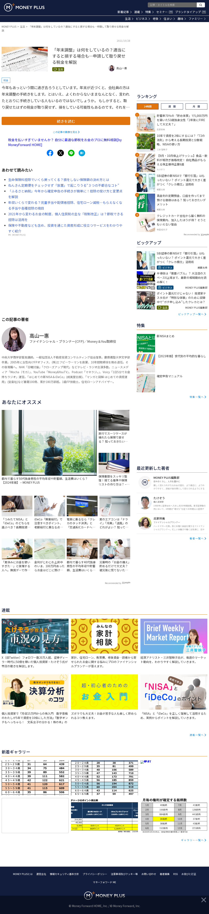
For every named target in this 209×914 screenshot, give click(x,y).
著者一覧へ (197, 538)
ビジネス (141, 19)
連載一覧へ (197, 735)
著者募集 (165, 874)
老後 (155, 19)
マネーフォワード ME (104, 882)
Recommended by (113, 583)
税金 (5, 80)
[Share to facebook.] (50, 153)
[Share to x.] (60, 153)
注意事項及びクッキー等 (124, 874)
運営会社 (41, 874)
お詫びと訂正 (188, 874)
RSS (175, 874)
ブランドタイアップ (190, 12)
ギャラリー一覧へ (192, 840)
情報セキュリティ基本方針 (64, 874)
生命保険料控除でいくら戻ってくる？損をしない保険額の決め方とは (58, 179)
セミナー (164, 12)
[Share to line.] (71, 153)
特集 (148, 12)
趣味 (180, 19)
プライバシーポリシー (95, 874)
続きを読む (66, 121)
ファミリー (196, 19)
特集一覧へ (197, 396)
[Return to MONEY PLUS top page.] (24, 7)
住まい (168, 19)
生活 (128, 19)
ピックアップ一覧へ (191, 314)
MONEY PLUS (9, 26)
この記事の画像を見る (65, 132)
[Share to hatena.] (82, 153)
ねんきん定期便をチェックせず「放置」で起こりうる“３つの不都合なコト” (63, 185)
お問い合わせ (148, 874)
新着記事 (123, 12)
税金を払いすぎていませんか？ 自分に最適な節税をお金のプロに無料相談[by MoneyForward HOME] (65, 142)
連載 (137, 12)
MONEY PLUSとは (23, 874)
